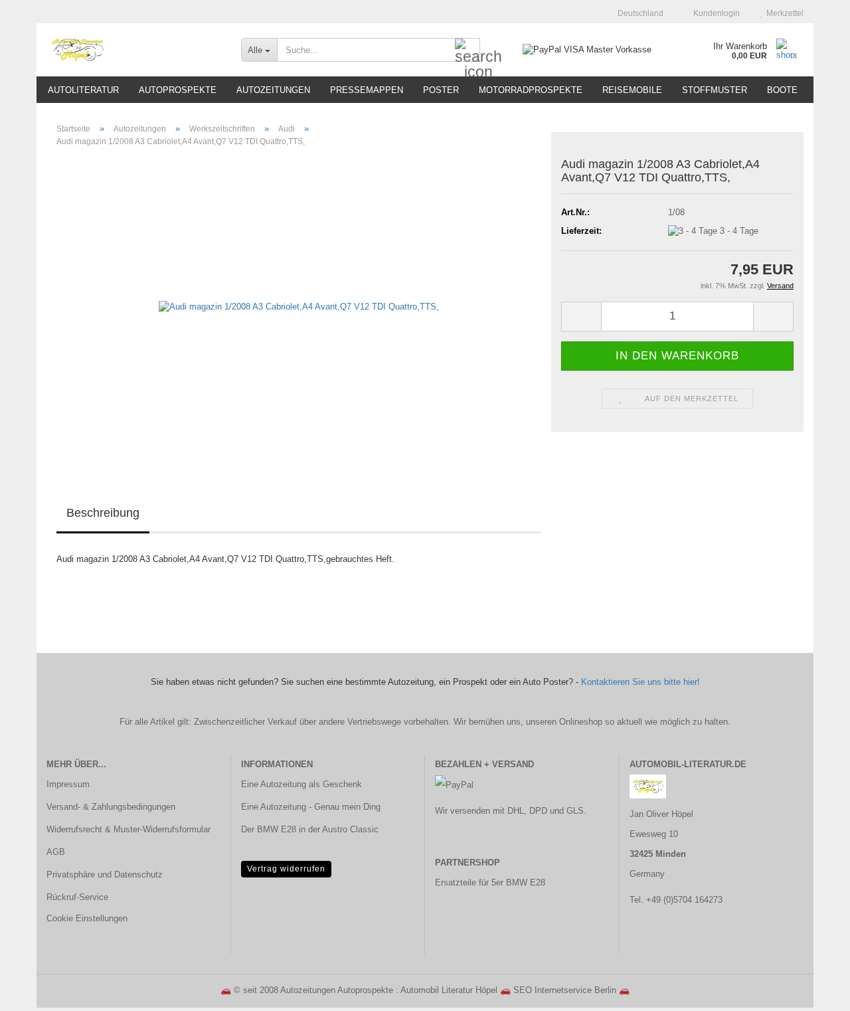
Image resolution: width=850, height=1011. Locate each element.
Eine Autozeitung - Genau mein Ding (311, 807)
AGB (55, 852)
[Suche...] (467, 50)
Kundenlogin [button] (714, 13)
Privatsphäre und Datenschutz (104, 874)
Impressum (68, 784)
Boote (782, 90)
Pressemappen (366, 90)
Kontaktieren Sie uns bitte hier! (640, 682)
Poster (441, 90)
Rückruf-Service (77, 897)
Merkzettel (783, 13)
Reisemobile (632, 90)
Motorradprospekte (530, 90)
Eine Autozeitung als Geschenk (301, 784)
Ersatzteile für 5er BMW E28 (490, 882)
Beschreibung (102, 512)
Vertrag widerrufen (286, 868)
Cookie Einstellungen (87, 918)
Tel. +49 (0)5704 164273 (676, 900)
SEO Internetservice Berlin (564, 990)
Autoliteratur (83, 90)
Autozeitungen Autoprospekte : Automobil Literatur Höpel (388, 990)
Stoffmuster (714, 90)
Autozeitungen (273, 90)
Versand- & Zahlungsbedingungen (110, 807)
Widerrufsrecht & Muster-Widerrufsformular (128, 829)
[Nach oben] (813, 991)
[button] (636, 13)
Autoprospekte (177, 90)
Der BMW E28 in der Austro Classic (310, 829)
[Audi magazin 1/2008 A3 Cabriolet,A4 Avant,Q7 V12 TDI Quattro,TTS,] (299, 307)
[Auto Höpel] (133, 49)
